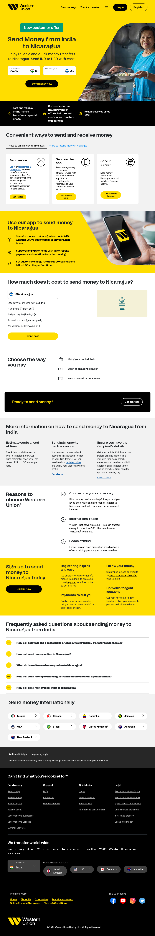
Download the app (66, 196)
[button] (106, 7)
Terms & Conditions (55, 903)
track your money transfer (123, 575)
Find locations (85, 803)
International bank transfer (92, 809)
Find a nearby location (111, 195)
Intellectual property (124, 815)
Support (48, 785)
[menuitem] (21, 7)
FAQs (45, 791)
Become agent (15, 809)
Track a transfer (87, 797)
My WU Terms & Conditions (128, 803)
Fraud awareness (51, 803)
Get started (18, 197)
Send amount (15, 68)
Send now (33, 336)
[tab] (26, 145)
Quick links (85, 785)
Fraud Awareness (62, 899)
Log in (12, 166)
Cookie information (124, 821)
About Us (26, 899)
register (72, 582)
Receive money (15, 797)
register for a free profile (20, 168)
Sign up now (24, 589)
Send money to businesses (20, 815)
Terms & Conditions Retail (127, 797)
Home (13, 899)
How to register (15, 803)
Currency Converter (17, 828)
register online (73, 462)
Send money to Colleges (19, 821)
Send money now (42, 83)
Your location (21, 862)
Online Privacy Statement (127, 809)
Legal (118, 785)
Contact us (48, 797)
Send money (15, 785)
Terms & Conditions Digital (127, 791)
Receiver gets (51, 68)
